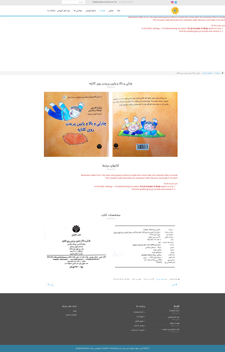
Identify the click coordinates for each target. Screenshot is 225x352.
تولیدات (102, 10)
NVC (75, 311)
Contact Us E (139, 312)
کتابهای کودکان (207, 73)
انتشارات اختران (71, 315)
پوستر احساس (139, 325)
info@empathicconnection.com (103, 2)
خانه (118, 10)
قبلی (174, 284)
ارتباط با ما (51, 10)
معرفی (111, 10)
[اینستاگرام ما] (172, 2)
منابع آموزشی (91, 10)
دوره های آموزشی (63, 10)
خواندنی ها (78, 10)
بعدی (51, 284)
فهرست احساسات (137, 330)
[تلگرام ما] (176, 2)
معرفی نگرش (139, 321)
